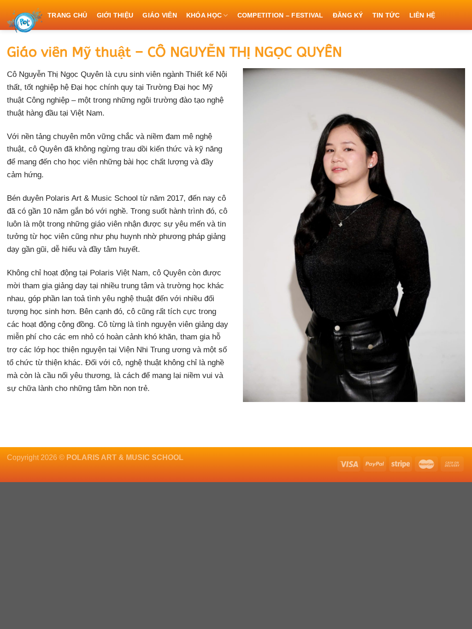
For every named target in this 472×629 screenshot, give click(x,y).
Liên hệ (422, 15)
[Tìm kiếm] (135, 44)
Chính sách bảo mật (84, 44)
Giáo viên (159, 15)
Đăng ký (348, 15)
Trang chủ (67, 15)
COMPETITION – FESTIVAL (280, 15)
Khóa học (204, 15)
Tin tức (386, 15)
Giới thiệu (115, 15)
